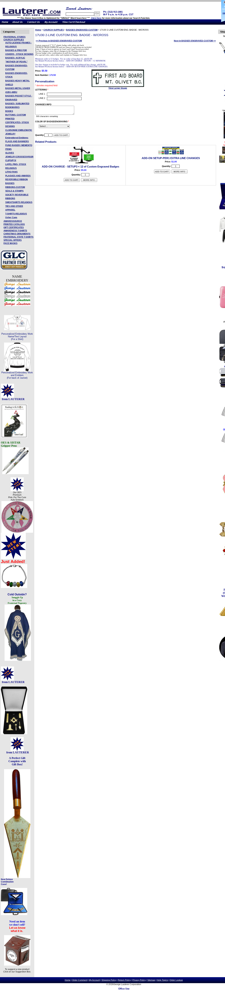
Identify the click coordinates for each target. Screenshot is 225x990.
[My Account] (51, 24)
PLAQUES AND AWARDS (18, 176)
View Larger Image (117, 88)
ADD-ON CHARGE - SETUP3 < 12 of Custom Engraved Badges (80, 166)
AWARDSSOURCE (13, 221)
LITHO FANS (11, 172)
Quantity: (39, 135)
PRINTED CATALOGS (14, 224)
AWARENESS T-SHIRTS (15, 230)
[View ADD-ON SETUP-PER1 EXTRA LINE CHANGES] (179, 173)
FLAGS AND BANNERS (17, 141)
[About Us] (17, 24)
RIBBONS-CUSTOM (15, 187)
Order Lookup (176, 980)
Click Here (96, 18)
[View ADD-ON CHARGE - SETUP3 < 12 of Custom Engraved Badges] (89, 181)
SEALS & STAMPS (14, 191)
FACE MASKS (10, 243)
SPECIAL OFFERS (13, 240)
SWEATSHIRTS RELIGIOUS (18, 202)
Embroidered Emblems (16, 138)
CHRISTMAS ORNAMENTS (17, 234)
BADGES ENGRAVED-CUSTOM (82, 30)
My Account (94, 980)
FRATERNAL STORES (14, 37)
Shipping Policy (108, 980)
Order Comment (79, 980)
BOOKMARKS (12, 107)
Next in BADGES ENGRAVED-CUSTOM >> (195, 41)
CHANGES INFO (43, 104)
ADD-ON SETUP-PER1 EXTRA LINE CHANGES (171, 158)
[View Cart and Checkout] (74, 24)
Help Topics (162, 980)
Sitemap (151, 980)
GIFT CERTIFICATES (14, 227)
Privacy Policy (139, 980)
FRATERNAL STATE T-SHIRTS (18, 237)
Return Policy (124, 980)
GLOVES (9, 153)
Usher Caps (11, 217)
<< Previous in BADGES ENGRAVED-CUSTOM (59, 41)
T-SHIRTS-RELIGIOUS (16, 214)
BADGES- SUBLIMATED (17, 103)
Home (38, 30)
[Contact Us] (33, 24)
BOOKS (9, 111)
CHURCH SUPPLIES (14, 40)
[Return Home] (5, 24)
